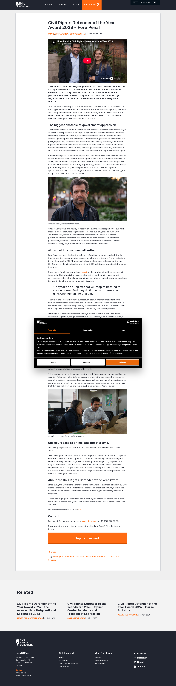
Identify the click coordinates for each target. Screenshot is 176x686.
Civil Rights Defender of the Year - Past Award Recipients (80, 556)
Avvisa (53, 362)
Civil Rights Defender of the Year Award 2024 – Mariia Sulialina (137, 607)
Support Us (63, 660)
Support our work (87, 538)
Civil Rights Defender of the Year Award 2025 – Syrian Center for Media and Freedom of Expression (86, 608)
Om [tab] (123, 330)
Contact (19, 670)
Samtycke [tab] (52, 330)
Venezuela (79, 34)
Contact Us (64, 666)
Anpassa (86, 362)
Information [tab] (88, 330)
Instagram (142, 658)
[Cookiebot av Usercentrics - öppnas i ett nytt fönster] (128, 322)
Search (146, 2)
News (71, 34)
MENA (76, 618)
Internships (100, 663)
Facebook (141, 653)
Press (135, 2)
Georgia (33, 618)
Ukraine (134, 615)
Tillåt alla (122, 362)
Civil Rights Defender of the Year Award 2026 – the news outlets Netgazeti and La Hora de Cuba (36, 608)
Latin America (61, 34)
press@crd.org (89, 521)
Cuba (26, 618)
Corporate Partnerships (69, 663)
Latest (111, 556)
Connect (98, 657)
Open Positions (101, 660)
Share (53, 552)
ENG (154, 2)
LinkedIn (141, 662)
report (84, 272)
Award (51, 34)
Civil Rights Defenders (23, 5)
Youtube (141, 666)
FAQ (80, 509)
